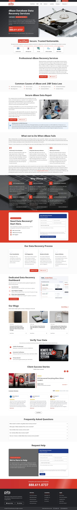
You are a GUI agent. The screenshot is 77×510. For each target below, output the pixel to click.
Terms (43, 471)
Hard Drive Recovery (33, 495)
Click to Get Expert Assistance (48, 236)
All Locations (46, 501)
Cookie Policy (61, 501)
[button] (53, 353)
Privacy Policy (61, 495)
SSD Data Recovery (33, 499)
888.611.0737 (38, 485)
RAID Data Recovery (33, 497)
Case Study (64, 384)
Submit (42, 474)
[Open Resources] (67, 4)
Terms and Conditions (63, 497)
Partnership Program (63, 503)
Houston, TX (46, 499)
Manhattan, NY (47, 495)
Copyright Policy (62, 499)
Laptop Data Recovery (33, 501)
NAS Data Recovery (33, 503)
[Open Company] (60, 4)
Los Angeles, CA (47, 497)
